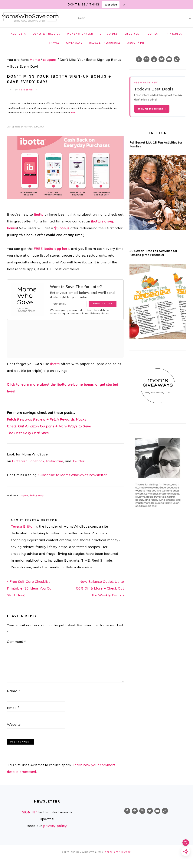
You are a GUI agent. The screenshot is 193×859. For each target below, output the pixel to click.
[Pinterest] (146, 59)
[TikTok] (177, 59)
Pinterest (19, 461)
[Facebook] (139, 59)
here (73, 112)
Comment (16, 641)
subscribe (111, 4)
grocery (40, 495)
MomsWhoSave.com (30, 17)
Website (14, 724)
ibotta (39, 214)
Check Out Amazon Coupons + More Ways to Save (49, 426)
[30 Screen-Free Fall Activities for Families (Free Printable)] (157, 302)
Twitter (78, 461)
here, (52, 248)
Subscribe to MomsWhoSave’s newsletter (72, 475)
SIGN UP (29, 812)
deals (32, 495)
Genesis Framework (118, 852)
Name (13, 691)
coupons (24, 495)
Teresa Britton (22, 526)
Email (13, 707)
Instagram (54, 461)
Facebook (36, 461)
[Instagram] (154, 59)
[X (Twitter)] (162, 59)
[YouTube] (169, 59)
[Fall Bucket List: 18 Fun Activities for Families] (157, 193)
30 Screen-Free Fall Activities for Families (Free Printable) (153, 253)
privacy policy (55, 825)
